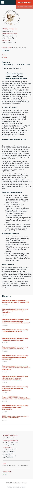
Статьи (10, 47)
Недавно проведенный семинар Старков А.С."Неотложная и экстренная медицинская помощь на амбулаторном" (16, 321)
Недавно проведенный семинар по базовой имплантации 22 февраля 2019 (15, 301)
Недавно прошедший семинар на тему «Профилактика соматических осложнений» (15, 388)
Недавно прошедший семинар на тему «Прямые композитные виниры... (15, 348)
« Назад (4, 57)
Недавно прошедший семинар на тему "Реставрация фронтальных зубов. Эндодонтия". (15, 310)
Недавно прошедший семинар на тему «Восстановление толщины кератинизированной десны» (15, 378)
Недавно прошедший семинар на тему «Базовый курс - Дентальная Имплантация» (15, 407)
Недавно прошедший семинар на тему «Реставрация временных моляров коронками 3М (15, 357)
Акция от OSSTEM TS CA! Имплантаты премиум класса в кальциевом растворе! (16, 398)
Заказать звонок (24, 2)
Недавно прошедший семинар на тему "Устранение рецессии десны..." (15, 330)
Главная (4, 47)
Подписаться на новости (24, 7)
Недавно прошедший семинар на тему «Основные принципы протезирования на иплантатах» (16, 367)
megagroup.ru (21, 487)
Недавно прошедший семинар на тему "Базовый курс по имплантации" (15, 339)
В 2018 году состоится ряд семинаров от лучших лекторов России (15, 417)
